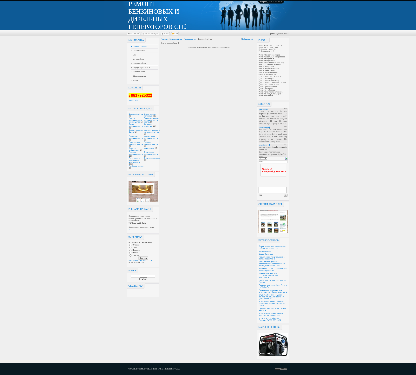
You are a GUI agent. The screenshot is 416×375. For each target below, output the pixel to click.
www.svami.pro (265, 251)
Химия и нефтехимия (134, 149)
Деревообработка (136, 114)
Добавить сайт (248, 39)
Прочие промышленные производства (135, 120)
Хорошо (135, 247)
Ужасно (135, 255)
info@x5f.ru (133, 100)
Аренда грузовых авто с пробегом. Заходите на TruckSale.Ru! (269, 275)
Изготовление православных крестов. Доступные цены (271, 314)
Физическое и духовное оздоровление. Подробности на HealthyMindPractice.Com (272, 264)
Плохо (135, 253)
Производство (190, 39)
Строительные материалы (150, 115)
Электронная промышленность (151, 153)
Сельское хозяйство (148, 125)
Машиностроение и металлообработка (152, 131)
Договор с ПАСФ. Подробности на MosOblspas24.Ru (273, 269)
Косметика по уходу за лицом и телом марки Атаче (272, 258)
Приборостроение (136, 166)
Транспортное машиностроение (136, 143)
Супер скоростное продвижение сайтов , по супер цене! (272, 247)
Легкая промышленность (136, 125)
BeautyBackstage (266, 254)
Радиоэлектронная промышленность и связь (151, 120)
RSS (176, 33)
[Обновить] (286, 158)
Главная (134, 33)
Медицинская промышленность (151, 137)
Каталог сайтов (175, 39)
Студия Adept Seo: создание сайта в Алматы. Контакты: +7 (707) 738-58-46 (271, 297)
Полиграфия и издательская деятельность (134, 160)
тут (130, 229)
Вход (166, 33)
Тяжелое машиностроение (151, 143)
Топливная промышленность (136, 137)
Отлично (136, 245)
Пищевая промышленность (136, 153)
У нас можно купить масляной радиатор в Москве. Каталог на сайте (272, 304)
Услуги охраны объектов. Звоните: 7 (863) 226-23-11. (270, 319)
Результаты (133, 260)
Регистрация (151, 33)
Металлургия (149, 148)
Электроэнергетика (152, 158)
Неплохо (136, 250)
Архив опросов (146, 260)
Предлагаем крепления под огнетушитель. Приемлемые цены (273, 291)
